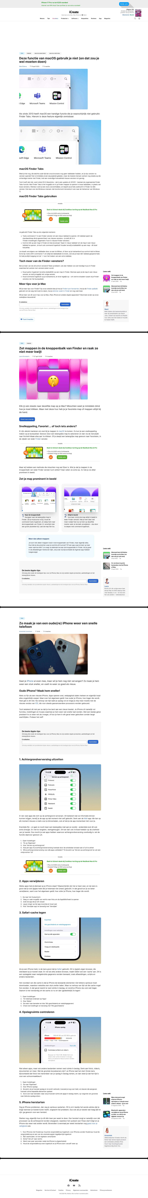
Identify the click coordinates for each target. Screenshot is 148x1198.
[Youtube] (74, 1186)
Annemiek (25, 631)
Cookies (60, 1190)
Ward (23, 66)
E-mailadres (26, 578)
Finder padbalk (92, 289)
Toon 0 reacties (28, 319)
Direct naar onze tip (27, 419)
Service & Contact (50, 1190)
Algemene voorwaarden (80, 1190)
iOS (36, 703)
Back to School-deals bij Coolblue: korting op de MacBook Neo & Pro (72, 209)
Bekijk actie (124, 4)
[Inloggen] (139, 18)
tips (22, 53)
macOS (61, 431)
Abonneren (125, 15)
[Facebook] (68, 1186)
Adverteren (93, 1190)
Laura (24, 356)
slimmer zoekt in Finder (61, 291)
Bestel (132, 15)
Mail (85, 818)
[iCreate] (74, 12)
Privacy (68, 1190)
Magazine (39, 1190)
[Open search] (135, 18)
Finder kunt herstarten (71, 289)
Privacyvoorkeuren (106, 1190)
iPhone (30, 681)
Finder (29, 53)
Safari (59, 969)
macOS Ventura (55, 53)
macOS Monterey (40, 53)
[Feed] (79, 1186)
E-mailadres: (23, 302)
